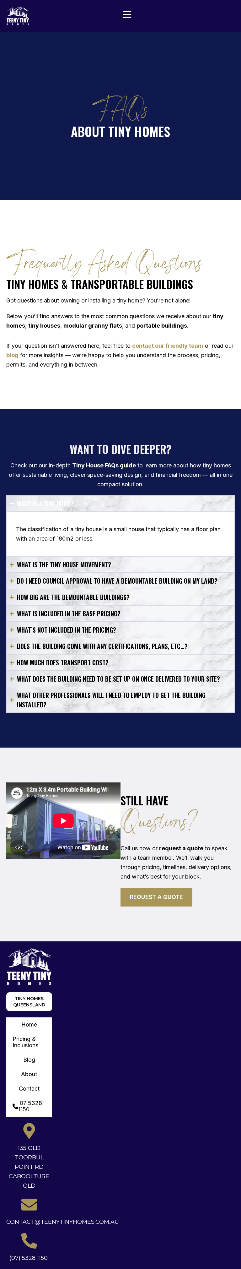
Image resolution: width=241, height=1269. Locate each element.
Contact (29, 1088)
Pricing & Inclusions (25, 1042)
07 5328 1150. (30, 1106)
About (29, 1074)
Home (29, 1024)
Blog (29, 1059)
